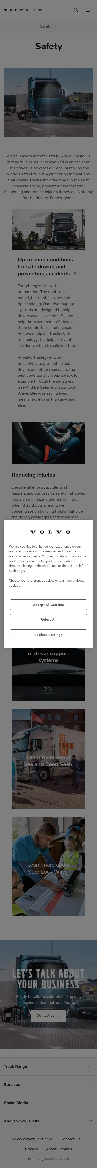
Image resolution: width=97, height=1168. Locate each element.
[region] (48, 584)
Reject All (48, 619)
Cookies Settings (48, 635)
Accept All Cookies (48, 605)
